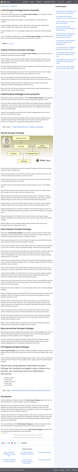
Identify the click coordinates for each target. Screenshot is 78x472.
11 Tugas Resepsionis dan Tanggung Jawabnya (27, 127)
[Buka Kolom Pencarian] (76, 2)
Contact (68, 470)
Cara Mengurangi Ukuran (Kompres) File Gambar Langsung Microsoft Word (65, 28)
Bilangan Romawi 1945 (45, 459)
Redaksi (62, 470)
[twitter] (9, 443)
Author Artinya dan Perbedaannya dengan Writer (9, 454)
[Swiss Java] (5, 2)
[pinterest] (12, 443)
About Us (56, 470)
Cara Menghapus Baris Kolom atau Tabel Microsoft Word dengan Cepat (66, 61)
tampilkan (11, 43)
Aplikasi (25, 2)
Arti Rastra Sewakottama (44, 452)
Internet (39, 2)
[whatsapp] (17, 443)
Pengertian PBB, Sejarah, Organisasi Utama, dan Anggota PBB (27, 437)
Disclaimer (74, 470)
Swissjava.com (5, 6)
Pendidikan (60, 2)
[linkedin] (15, 443)
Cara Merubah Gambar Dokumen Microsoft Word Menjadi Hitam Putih (65, 54)
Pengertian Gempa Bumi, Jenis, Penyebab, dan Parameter (27, 435)
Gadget (69, 2)
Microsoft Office (49, 2)
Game (32, 2)
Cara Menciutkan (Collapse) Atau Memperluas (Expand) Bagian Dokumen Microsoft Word (65, 35)
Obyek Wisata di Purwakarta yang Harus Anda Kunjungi (27, 461)
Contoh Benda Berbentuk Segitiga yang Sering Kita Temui (30, 390)
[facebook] (6, 443)
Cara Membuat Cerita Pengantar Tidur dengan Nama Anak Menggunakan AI (65, 42)
